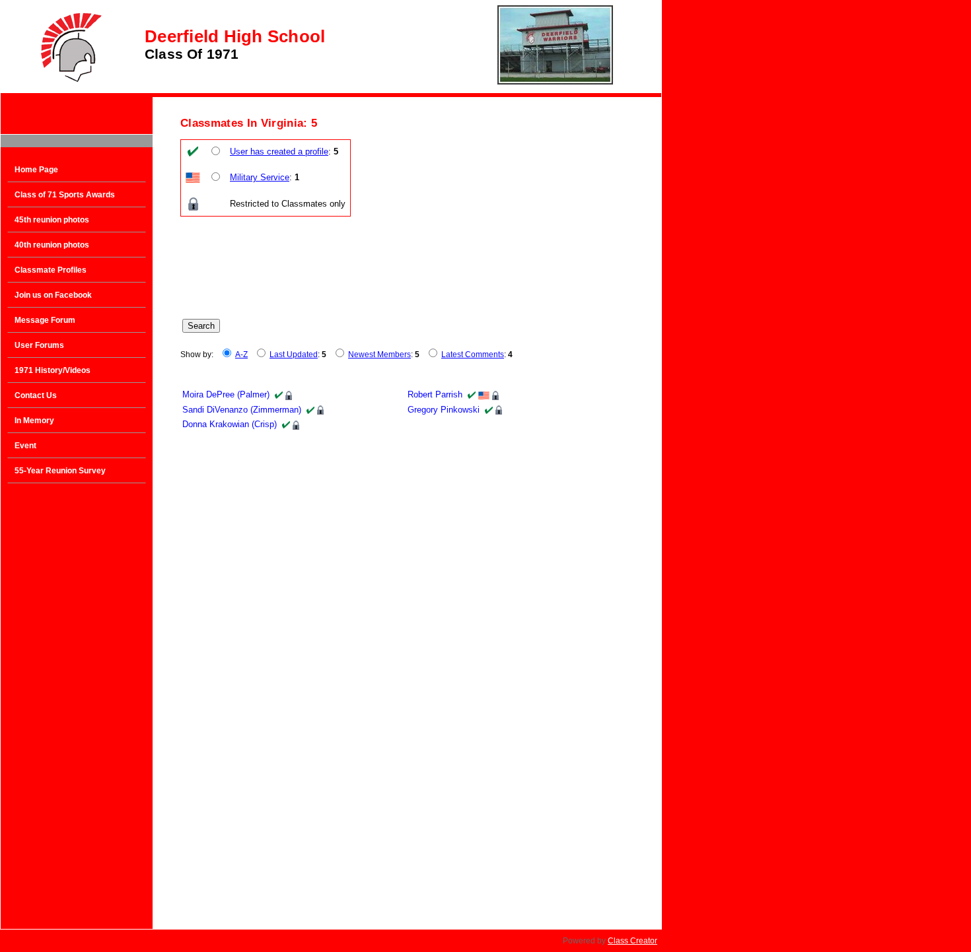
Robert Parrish (435, 394)
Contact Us (36, 395)
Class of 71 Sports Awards (65, 194)
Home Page (36, 169)
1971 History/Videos (52, 370)
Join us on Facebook (53, 295)
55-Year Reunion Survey (60, 470)
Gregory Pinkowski (444, 410)
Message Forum (45, 320)
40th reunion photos (52, 245)
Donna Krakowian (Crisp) (229, 424)
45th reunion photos (52, 219)
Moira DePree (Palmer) (226, 394)
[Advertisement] (76, 701)
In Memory (34, 420)
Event (25, 445)
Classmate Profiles (51, 270)
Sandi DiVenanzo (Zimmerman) (241, 410)
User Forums (39, 345)
